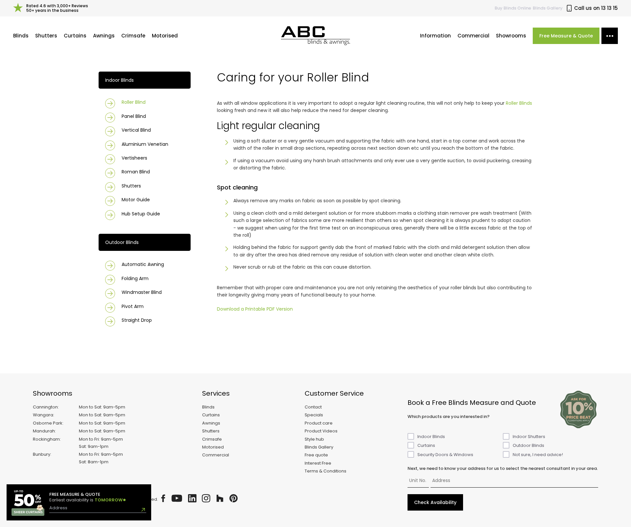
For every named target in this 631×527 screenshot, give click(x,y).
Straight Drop (137, 320)
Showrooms (511, 35)
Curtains (75, 35)
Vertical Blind (136, 130)
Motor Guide (136, 199)
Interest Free (318, 463)
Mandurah (44, 431)
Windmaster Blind (142, 292)
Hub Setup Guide (141, 213)
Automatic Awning (143, 264)
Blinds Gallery (548, 8)
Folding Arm (135, 278)
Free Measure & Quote (566, 36)
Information (435, 35)
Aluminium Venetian (145, 144)
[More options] (609, 36)
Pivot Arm (133, 306)
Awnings (104, 35)
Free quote (316, 455)
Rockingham (46, 439)
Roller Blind (134, 102)
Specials (314, 415)
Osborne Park (47, 423)
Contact (313, 407)
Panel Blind (134, 116)
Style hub (314, 439)
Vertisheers (134, 158)
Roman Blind (136, 171)
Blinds (21, 35)
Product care (319, 423)
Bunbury (41, 454)
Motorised (165, 35)
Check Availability (435, 502)
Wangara (43, 415)
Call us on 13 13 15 (596, 8)
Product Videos (321, 431)
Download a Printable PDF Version (255, 309)
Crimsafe (133, 35)
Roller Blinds (519, 103)
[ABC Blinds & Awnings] (315, 35)
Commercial (473, 35)
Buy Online (513, 8)
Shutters (46, 35)
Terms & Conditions (325, 471)
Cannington (45, 407)
